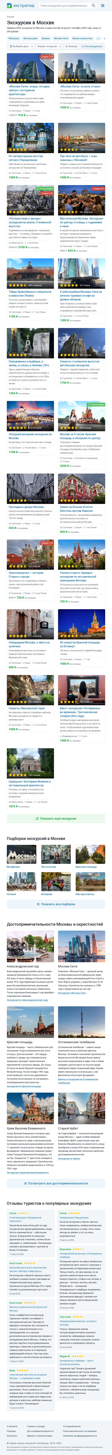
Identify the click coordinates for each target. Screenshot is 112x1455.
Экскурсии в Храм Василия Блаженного (28, 1172)
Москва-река (30, 38)
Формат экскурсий (47, 46)
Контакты (12, 1436)
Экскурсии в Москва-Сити (72, 993)
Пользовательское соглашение (80, 1431)
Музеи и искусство (82, 38)
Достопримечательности (40, 1431)
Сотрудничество (72, 1426)
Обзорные (13, 38)
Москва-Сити (61, 38)
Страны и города (36, 1426)
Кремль (46, 38)
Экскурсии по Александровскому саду (27, 1000)
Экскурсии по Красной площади (24, 1086)
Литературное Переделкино (74, 1217)
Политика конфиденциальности (80, 1436)
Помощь (11, 1431)
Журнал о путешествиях (39, 1436)
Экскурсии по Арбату (69, 1158)
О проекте (12, 1426)
